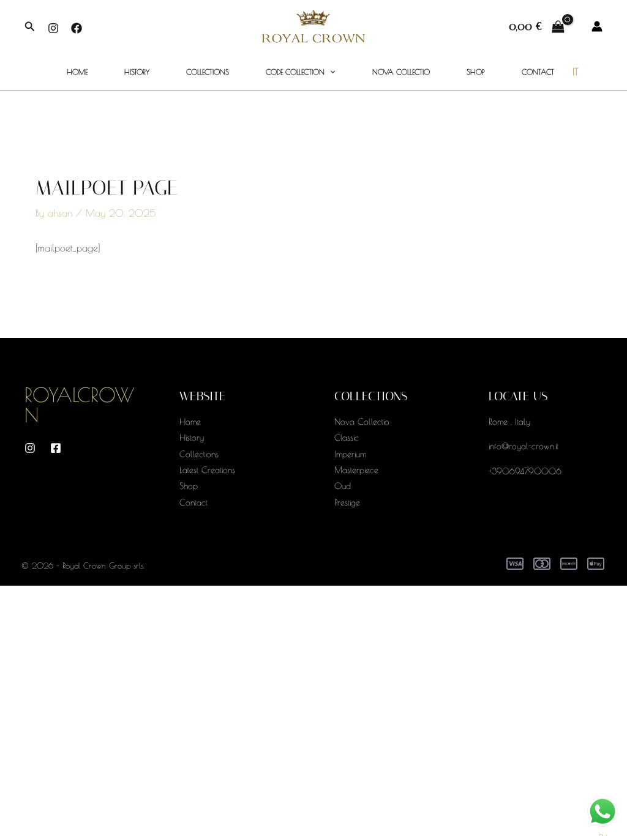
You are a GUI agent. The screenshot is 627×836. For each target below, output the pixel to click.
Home (77, 71)
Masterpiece (356, 470)
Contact (538, 71)
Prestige (347, 502)
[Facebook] (76, 28)
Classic (346, 437)
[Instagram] (53, 28)
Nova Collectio (401, 71)
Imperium (350, 454)
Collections (207, 71)
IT (576, 71)
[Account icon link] (597, 26)
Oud (342, 486)
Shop (476, 71)
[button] (30, 26)
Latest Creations (207, 470)
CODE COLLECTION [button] (295, 71)
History (136, 71)
